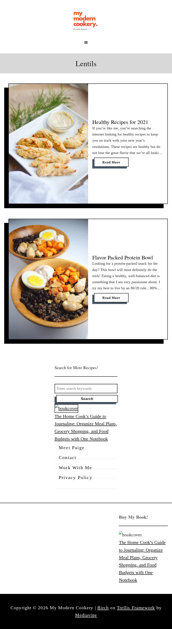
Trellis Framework (136, 607)
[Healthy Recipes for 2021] (48, 144)
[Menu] (86, 42)
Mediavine (86, 615)
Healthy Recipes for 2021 (120, 121)
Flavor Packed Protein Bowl (122, 257)
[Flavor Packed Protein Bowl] (48, 279)
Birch (103, 607)
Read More (112, 163)
